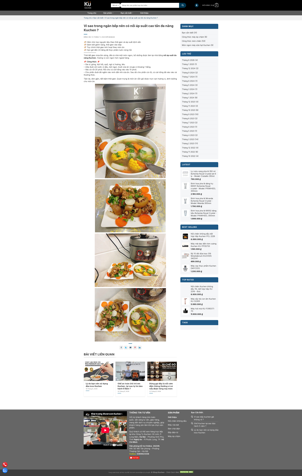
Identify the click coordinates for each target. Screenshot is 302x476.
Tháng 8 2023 (188, 118)
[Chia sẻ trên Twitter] (126, 348)
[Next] (173, 375)
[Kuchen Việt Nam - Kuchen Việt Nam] (95, 5)
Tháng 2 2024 (188, 93)
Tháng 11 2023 (188, 106)
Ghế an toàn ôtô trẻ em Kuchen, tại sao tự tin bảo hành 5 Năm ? (130, 386)
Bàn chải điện (174, 428)
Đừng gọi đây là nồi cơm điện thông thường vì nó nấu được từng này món (161, 386)
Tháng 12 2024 (188, 68)
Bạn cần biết (98, 18)
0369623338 (143, 454)
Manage (112, 37)
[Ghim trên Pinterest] (135, 348)
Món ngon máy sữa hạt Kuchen (196, 45)
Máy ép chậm (174, 436)
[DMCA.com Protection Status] (187, 472)
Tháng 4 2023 (188, 135)
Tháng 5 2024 (188, 85)
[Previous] (87, 375)
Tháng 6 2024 (188, 81)
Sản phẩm (107, 13)
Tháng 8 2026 (188, 60)
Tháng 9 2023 (188, 114)
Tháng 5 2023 (188, 131)
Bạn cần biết (126, 13)
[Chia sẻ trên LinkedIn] (140, 348)
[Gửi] (182, 5)
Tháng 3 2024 (188, 89)
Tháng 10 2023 (188, 110)
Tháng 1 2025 (188, 64)
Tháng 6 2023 (188, 127)
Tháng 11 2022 (188, 152)
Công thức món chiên (191, 41)
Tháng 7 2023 (188, 122)
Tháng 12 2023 (188, 102)
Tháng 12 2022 (188, 148)
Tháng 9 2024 (188, 72)
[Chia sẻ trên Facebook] (121, 348)
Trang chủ (91, 13)
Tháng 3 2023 (188, 139)
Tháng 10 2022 (188, 156)
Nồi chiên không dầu (177, 421)
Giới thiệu (144, 13)
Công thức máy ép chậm (193, 37)
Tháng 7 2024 (188, 77)
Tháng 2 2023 (188, 143)
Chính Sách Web (172, 472)
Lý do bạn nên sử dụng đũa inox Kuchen (97, 384)
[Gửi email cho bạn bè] (130, 348)
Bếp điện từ (173, 432)
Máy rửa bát (173, 425)
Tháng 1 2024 (188, 97)
